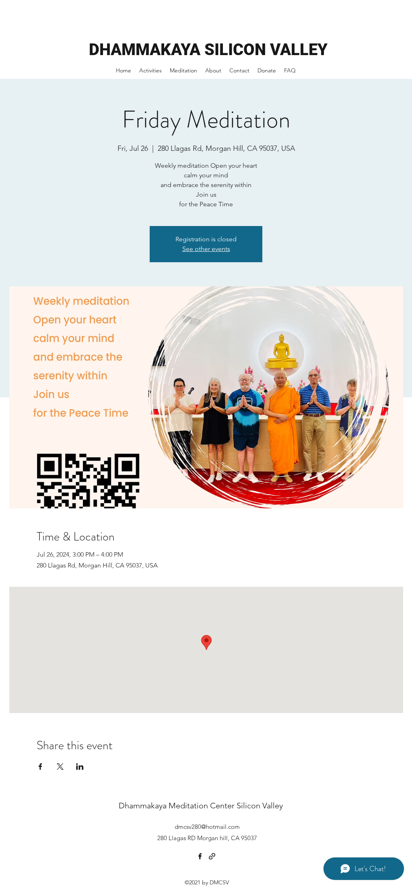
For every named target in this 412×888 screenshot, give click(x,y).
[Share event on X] (60, 766)
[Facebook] (200, 856)
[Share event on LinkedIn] (80, 766)
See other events (206, 249)
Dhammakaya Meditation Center (178, 805)
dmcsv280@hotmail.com (207, 826)
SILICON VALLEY (266, 49)
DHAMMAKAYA (146, 49)
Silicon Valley (260, 805)
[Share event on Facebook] (40, 766)
